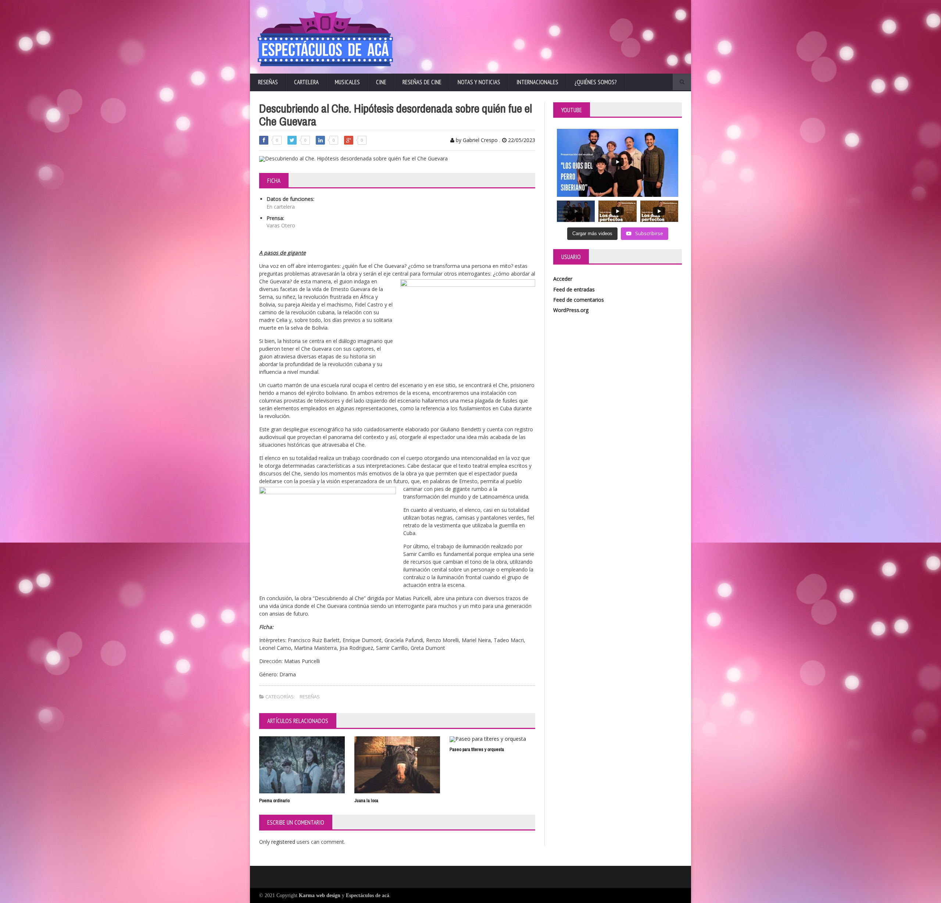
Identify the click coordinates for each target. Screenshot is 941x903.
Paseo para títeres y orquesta (477, 749)
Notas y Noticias (479, 82)
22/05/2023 (521, 140)
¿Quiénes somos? (596, 82)
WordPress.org (570, 310)
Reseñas (268, 82)
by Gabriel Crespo (476, 140)
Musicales (347, 82)
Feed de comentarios (578, 299)
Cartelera (306, 82)
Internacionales (537, 82)
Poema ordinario (274, 800)
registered (284, 841)
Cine (381, 82)
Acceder (562, 278)
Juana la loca (366, 800)
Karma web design (319, 895)
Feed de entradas (574, 289)
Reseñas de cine (421, 82)
